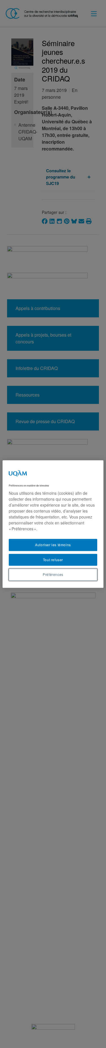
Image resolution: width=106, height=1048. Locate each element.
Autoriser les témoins (53, 544)
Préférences (53, 574)
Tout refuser (53, 559)
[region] (53, 524)
